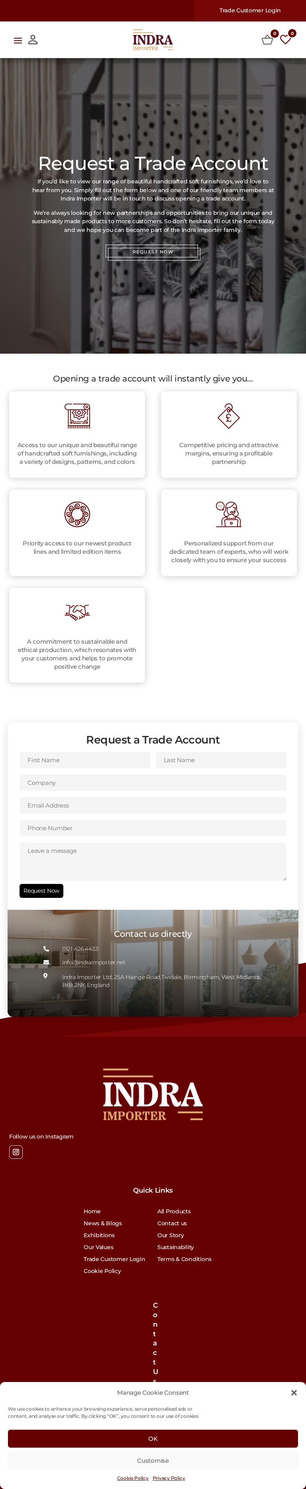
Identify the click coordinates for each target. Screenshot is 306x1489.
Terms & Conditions (184, 1259)
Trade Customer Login (250, 10)
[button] (294, 1393)
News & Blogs (103, 1223)
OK (152, 1438)
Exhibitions (99, 1235)
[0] (267, 39)
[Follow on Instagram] (16, 1152)
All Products (174, 1212)
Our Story (170, 1235)
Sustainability (175, 1247)
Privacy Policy (169, 1478)
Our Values (98, 1247)
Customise (153, 1460)
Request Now (41, 890)
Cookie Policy (133, 1478)
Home (92, 1212)
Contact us (172, 1223)
